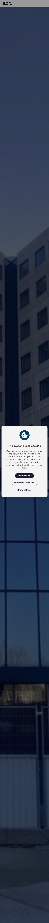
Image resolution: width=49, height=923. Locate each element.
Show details (24, 490)
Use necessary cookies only (23, 482)
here (24, 468)
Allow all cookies (23, 476)
